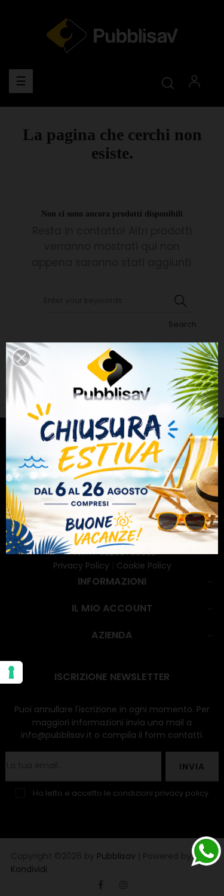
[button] (21, 357)
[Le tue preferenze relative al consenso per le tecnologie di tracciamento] (11, 672)
